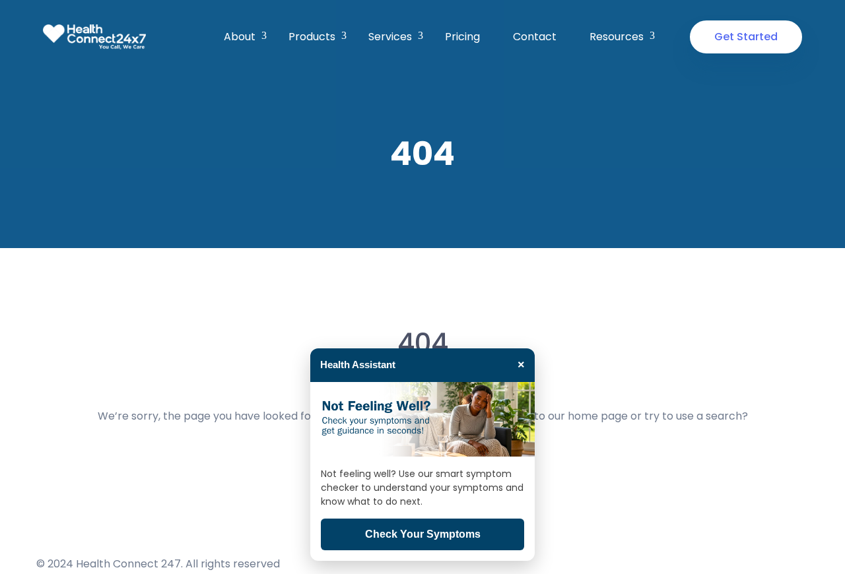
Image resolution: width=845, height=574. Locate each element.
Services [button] (390, 36)
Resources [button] (617, 36)
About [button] (239, 36)
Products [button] (311, 36)
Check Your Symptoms (423, 534)
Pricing (462, 36)
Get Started (746, 36)
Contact (535, 36)
